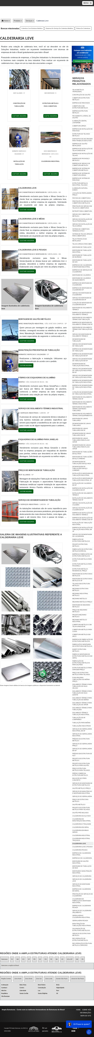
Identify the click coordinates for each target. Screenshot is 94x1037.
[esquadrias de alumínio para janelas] (10, 459)
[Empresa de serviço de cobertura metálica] (15, 601)
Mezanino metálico (79, 598)
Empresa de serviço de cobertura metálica (59, 28)
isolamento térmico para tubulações (82, 708)
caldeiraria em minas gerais (80, 831)
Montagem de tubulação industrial (81, 251)
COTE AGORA (50, 116)
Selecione (4, 959)
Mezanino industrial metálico (80, 594)
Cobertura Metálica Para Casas (82, 630)
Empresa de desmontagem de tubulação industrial (82, 381)
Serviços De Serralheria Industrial (82, 735)
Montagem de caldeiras (81, 275)
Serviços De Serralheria (82, 796)
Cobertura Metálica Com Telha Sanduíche (82, 625)
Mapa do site (85, 1016)
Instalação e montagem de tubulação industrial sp (82, 479)
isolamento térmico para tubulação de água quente (82, 693)
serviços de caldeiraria (81, 876)
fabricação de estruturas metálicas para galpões (81, 662)
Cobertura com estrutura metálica (32, 28)
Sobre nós (86, 1010)
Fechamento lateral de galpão (81, 117)
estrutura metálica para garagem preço (82, 668)
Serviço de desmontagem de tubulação (82, 345)
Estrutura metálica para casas (82, 560)
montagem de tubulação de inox (81, 867)
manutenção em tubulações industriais (81, 924)
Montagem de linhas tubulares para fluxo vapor (81, 440)
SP (29, 959)
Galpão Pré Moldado (80, 813)
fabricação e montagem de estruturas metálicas (82, 645)
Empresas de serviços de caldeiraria (82, 271)
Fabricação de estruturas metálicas (81, 540)
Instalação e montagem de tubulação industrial (82, 474)
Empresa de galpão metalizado (79, 144)
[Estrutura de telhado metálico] (47, 672)
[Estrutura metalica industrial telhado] (15, 554)
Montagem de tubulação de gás (81, 261)
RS (46, 959)
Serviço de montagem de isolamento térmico (81, 335)
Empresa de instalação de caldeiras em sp (82, 489)
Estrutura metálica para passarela (82, 565)
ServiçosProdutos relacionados (81, 81)
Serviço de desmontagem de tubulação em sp (82, 360)
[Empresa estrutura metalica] (47, 554)
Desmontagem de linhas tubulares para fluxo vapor (81, 447)
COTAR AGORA (19, 116)
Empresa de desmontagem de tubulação (82, 350)
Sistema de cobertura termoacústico (80, 230)
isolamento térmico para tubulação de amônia (82, 699)
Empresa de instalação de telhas (82, 154)
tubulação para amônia (81, 723)
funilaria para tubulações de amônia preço (81, 679)
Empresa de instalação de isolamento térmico (82, 514)
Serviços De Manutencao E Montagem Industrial (82, 792)
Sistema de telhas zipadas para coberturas (82, 235)
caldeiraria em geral (80, 827)
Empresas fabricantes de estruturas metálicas (82, 555)
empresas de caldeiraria (82, 858)
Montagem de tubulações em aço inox (82, 453)
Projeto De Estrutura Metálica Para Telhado (81, 808)
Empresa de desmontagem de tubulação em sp (82, 355)
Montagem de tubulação (81, 247)
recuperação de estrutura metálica (80, 939)
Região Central (6, 978)
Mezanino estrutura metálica (80, 589)
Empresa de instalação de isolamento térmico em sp (82, 518)
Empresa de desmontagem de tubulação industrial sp (82, 387)
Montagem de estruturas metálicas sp (82, 579)
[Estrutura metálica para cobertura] (47, 648)
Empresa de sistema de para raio (81, 179)
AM (77, 959)
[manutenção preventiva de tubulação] (10, 370)
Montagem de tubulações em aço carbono (82, 457)
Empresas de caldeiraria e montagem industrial (82, 266)
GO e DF (69, 959)
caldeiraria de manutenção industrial (81, 820)
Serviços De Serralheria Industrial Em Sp (82, 730)
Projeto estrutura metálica (79, 545)
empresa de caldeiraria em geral (81, 890)
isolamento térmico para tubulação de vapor (82, 704)
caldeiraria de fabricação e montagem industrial (81, 900)
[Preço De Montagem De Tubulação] (10, 490)
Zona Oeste (28, 978)
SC (40, 959)
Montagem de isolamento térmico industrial (82, 403)
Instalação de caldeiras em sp (81, 484)
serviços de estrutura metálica (81, 934)
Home (78, 1010)
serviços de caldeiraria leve (81, 880)
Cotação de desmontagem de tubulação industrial (82, 393)
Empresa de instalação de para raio (82, 130)
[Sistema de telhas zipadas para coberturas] (47, 624)
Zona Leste (48, 978)
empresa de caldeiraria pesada (81, 906)
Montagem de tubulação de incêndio (81, 256)
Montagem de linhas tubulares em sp (80, 429)
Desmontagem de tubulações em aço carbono (79, 468)
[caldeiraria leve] (17, 291)
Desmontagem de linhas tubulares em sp (81, 434)
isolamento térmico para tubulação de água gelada (82, 686)
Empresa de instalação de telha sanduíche (82, 149)
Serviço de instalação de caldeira (82, 504)
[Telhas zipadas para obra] (15, 648)
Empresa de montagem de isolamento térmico (82, 313)
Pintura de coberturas (83, 28)
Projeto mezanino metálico (79, 615)
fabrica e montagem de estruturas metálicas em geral (82, 656)
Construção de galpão (81, 95)
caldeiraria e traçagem (81, 824)
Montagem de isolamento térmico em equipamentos (82, 414)
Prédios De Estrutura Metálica (81, 740)
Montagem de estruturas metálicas (82, 575)
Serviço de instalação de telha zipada (82, 225)
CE (62, 959)
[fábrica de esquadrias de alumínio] (10, 398)
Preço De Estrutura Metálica (80, 800)
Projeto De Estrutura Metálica (81, 759)
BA (57, 959)
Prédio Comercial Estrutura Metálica (80, 774)
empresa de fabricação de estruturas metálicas (82, 640)
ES (23, 959)
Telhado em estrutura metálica (81, 584)
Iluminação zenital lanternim (79, 121)
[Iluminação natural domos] (15, 624)
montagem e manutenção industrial (82, 872)
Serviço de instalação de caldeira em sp (82, 509)
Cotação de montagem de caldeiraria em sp (82, 303)
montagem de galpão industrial (80, 862)
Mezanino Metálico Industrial (79, 620)
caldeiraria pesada (79, 850)
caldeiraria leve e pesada (82, 847)
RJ (12, 959)
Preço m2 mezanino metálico (79, 611)
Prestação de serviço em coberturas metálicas (82, 202)
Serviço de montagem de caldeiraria (81, 294)
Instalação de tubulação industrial (82, 523)
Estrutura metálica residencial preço (80, 570)
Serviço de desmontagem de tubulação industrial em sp (82, 370)
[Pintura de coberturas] (15, 577)
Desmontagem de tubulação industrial (80, 364)
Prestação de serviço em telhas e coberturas (82, 207)
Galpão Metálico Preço (81, 788)
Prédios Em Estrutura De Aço (82, 754)
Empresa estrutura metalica (80, 112)
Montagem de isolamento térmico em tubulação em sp (82, 329)
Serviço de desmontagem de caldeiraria (82, 535)
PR (34, 959)
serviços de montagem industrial (81, 885)
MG (18, 959)
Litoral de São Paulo (77, 978)
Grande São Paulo (62, 978)
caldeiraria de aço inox (81, 816)
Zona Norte (17, 978)
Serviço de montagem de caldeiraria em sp (81, 299)
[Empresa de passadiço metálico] (15, 672)
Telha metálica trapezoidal (78, 90)
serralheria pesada (80, 920)
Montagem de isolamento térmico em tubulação (82, 318)
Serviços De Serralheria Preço (82, 744)
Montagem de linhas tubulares (80, 419)
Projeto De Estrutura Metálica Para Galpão (81, 764)
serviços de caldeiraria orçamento (81, 911)
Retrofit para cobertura (82, 211)
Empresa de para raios (81, 103)
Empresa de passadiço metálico (81, 159)
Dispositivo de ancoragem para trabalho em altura (82, 139)
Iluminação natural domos (80, 189)
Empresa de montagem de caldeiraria (82, 284)
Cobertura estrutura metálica (81, 99)
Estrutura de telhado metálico (81, 135)
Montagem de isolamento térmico (82, 308)
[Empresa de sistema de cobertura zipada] (47, 577)
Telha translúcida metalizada (79, 240)
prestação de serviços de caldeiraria (82, 895)
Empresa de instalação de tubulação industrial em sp (82, 529)
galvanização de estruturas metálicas (81, 929)
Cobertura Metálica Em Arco (81, 635)
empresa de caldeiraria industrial (81, 854)
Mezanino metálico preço (82, 602)
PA (82, 959)
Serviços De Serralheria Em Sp (82, 749)
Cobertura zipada (79, 126)
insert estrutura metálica (79, 650)
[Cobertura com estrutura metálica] (47, 601)
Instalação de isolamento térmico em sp (82, 499)
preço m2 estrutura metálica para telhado (81, 673)
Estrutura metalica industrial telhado (80, 184)
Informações (85, 1013)
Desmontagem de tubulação (78, 340)
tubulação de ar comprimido (78, 718)
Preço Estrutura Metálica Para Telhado (81, 769)
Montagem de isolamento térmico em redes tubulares (82, 408)
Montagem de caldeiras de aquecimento (81, 279)
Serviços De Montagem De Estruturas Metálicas (82, 784)
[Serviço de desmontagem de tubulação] (10, 520)
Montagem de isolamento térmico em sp (82, 398)
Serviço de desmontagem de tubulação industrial (82, 376)
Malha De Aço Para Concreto (79, 779)
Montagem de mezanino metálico (81, 606)
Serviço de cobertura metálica (81, 215)
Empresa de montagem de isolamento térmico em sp (82, 323)
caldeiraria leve (79, 843)
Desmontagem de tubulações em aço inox (81, 462)
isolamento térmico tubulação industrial (80, 713)
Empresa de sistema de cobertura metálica (81, 169)
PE (51, 959)
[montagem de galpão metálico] (10, 339)
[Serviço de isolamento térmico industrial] (10, 429)
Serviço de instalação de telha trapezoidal (82, 220)
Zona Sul (39, 978)
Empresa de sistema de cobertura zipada (81, 174)
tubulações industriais (81, 726)
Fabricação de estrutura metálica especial (82, 550)
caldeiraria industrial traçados (81, 839)
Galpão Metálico (78, 804)
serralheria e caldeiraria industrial (81, 916)
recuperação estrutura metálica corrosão (82, 944)
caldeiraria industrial (81, 835)
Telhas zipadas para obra (82, 244)
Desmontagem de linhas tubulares (81, 424)
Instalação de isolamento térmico (82, 494)
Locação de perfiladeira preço (82, 194)
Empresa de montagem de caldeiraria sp (82, 289)
